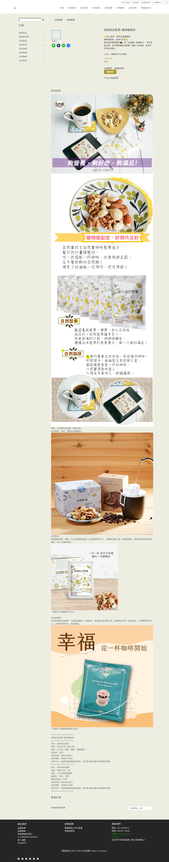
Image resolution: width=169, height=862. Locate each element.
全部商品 (59, 20)
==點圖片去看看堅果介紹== (63, 612)
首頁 (62, 8)
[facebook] (58, 45)
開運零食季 (24, 36)
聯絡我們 (110, 72)
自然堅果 (72, 8)
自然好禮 (133, 8)
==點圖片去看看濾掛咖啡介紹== (65, 728)
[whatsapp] (63, 45)
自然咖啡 (120, 8)
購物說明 (69, 827)
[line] (53, 45)
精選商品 (23, 33)
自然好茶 (84, 8)
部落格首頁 (146, 8)
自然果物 (96, 8)
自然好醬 (108, 8)
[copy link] (68, 45)
